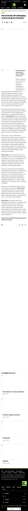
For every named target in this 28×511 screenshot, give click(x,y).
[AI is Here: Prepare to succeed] (14, 405)
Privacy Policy (16, 1)
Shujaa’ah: (5, 461)
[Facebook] (14, 493)
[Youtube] (14, 502)
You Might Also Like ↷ (8, 373)
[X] (14, 496)
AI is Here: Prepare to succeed (11, 415)
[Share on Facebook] (2, 22)
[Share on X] (4, 22)
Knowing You (6, 438)
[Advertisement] (14, 242)
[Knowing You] (14, 428)
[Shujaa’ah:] (14, 452)
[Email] (7, 22)
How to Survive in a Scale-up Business (13, 392)
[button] (24, 1)
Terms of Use (3, 2)
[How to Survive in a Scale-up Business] (14, 382)
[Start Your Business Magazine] (14, 5)
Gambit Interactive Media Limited (15, 505)
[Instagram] (14, 499)
